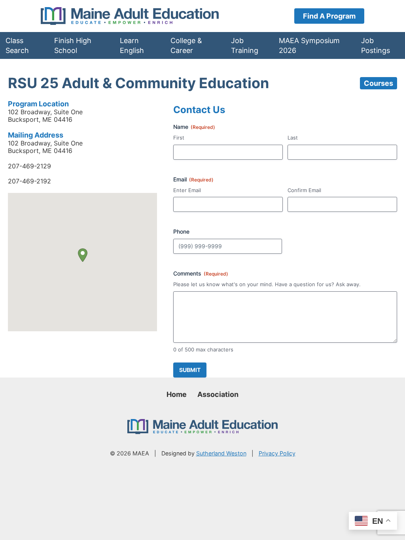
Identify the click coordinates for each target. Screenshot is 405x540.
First (178, 137)
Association (217, 394)
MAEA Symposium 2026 (309, 45)
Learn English (132, 45)
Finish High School (72, 45)
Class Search (17, 45)
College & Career (186, 45)
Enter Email (187, 190)
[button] (83, 255)
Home (177, 394)
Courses (378, 83)
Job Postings (375, 45)
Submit (190, 369)
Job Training (244, 45)
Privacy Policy (277, 453)
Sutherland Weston (221, 453)
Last (293, 137)
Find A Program (329, 16)
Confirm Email (304, 190)
